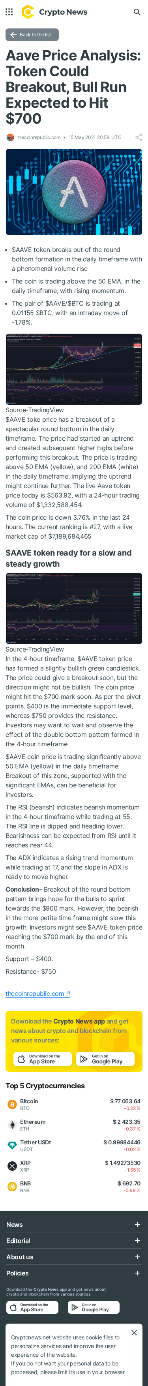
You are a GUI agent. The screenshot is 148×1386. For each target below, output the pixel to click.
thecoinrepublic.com (35, 993)
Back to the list (35, 35)
